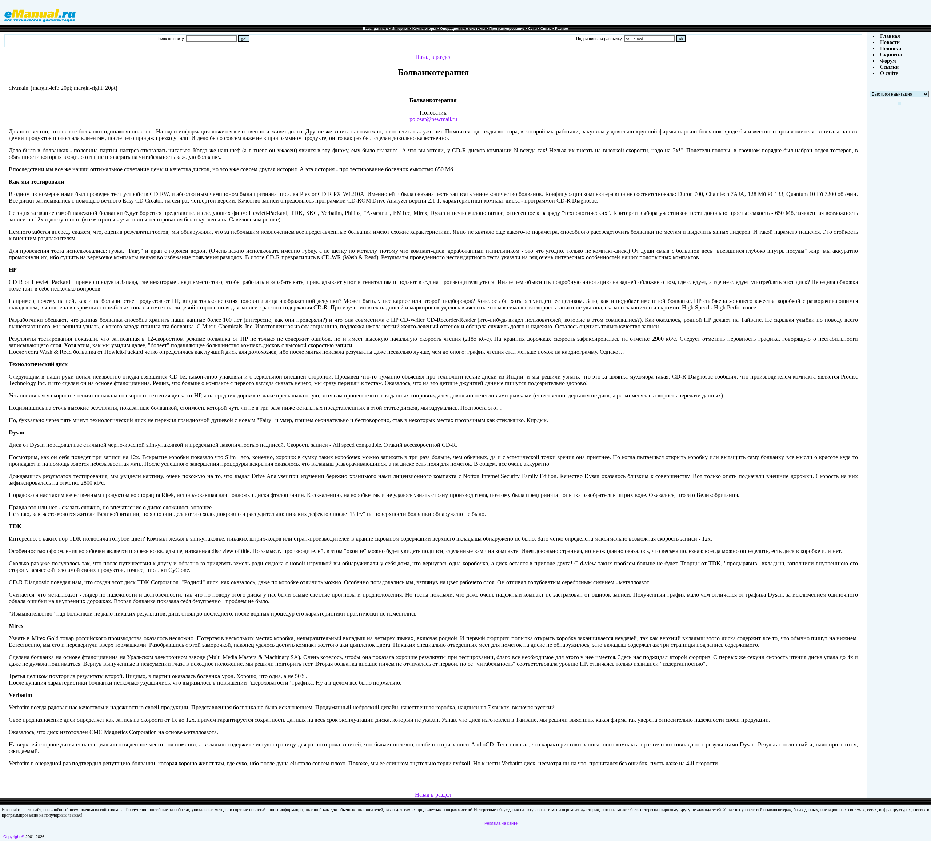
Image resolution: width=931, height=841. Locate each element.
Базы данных (375, 29)
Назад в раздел (433, 57)
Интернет (400, 29)
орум (890, 61)
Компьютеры (424, 29)
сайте (891, 73)
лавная (891, 36)
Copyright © (13, 836)
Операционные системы (463, 29)
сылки (891, 67)
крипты (893, 54)
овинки (892, 48)
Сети (532, 29)
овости (892, 42)
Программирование (506, 29)
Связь (545, 29)
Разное (561, 29)
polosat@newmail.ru (433, 119)
